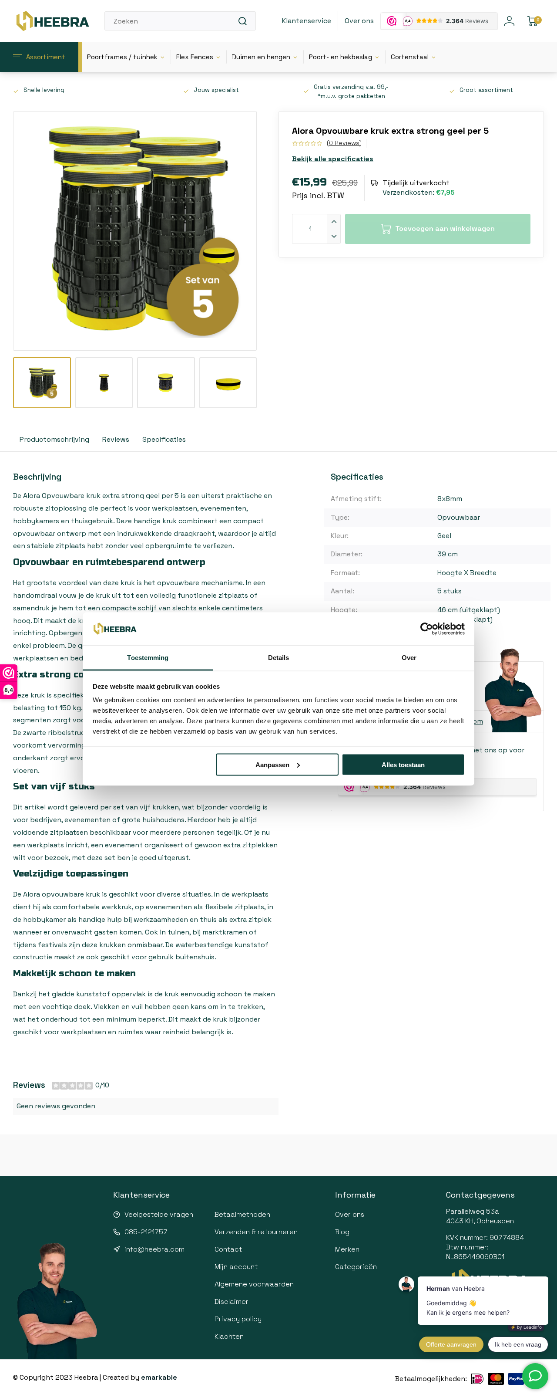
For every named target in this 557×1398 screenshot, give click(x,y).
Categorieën (356, 1266)
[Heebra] (52, 21)
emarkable (159, 1377)
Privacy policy (238, 1319)
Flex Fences (194, 57)
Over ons (359, 20)
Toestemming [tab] (147, 657)
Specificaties (164, 439)
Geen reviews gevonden (56, 1105)
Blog (342, 1231)
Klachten (229, 1336)
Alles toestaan (403, 764)
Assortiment (45, 57)
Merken (347, 1249)
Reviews (115, 439)
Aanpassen (272, 764)
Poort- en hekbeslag (340, 57)
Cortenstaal (410, 57)
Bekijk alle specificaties (332, 158)
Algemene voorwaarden (254, 1284)
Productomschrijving (54, 439)
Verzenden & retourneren (256, 1231)
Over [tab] (409, 657)
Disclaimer (231, 1301)
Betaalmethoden (242, 1214)
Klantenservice (306, 20)
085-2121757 (146, 1231)
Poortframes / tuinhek (122, 57)
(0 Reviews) (344, 143)
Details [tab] (278, 657)
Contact (228, 1249)
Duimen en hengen (261, 57)
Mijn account (236, 1266)
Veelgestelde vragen (158, 1214)
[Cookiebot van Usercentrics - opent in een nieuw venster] (427, 629)
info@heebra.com (154, 1249)
